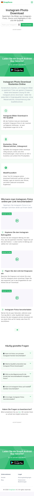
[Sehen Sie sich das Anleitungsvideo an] (17, 330)
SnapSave (12, 489)
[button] (31, 2)
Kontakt (3, 477)
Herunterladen (27, 25)
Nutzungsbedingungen (24, 477)
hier (19, 412)
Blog (2, 480)
